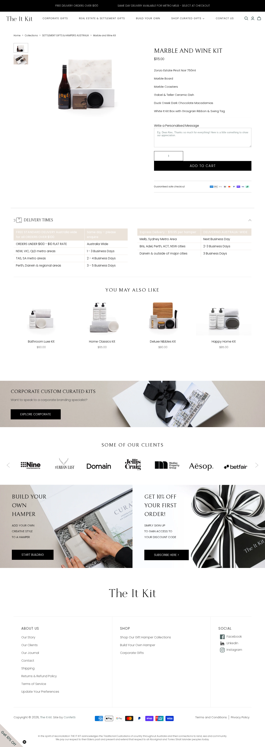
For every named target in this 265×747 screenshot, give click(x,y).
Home (17, 35)
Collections (31, 35)
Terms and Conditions (211, 717)
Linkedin (232, 643)
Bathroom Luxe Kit (41, 341)
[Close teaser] (24, 742)
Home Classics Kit (102, 341)
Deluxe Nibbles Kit (163, 341)
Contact (27, 660)
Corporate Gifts (132, 653)
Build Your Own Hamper (137, 645)
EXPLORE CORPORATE (35, 414)
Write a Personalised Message (176, 125)
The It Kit (46, 717)
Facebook (234, 636)
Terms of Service (33, 684)
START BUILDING (33, 554)
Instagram (234, 650)
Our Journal (30, 653)
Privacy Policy (240, 717)
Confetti (69, 717)
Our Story (28, 637)
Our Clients (29, 645)
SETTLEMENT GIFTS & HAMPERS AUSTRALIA (65, 35)
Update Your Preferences (40, 691)
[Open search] (246, 18)
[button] (11, 735)
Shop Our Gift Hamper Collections (145, 637)
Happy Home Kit (224, 341)
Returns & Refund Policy (39, 676)
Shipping (28, 668)
